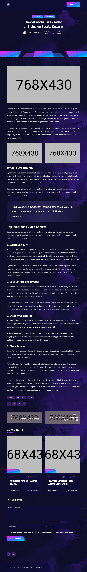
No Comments (59, 32)
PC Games (37, 16)
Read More (14, 490)
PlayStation (21, 397)
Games (10, 397)
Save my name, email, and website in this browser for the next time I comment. (41, 533)
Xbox (30, 397)
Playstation (49, 16)
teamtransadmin (33, 33)
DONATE (73, 5)
